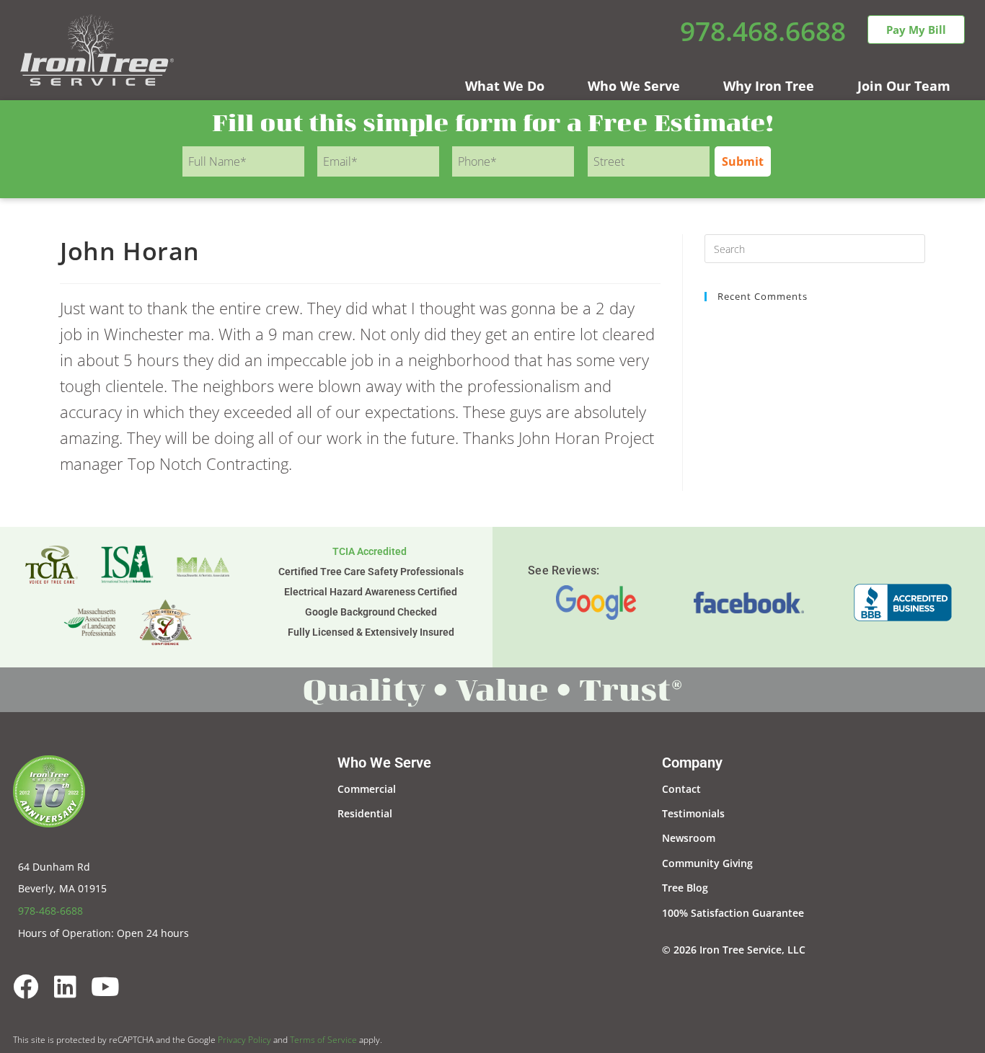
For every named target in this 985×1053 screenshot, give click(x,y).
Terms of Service (323, 1040)
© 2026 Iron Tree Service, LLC (733, 949)
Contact (681, 789)
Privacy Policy (244, 1040)
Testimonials (693, 813)
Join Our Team (903, 86)
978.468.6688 (763, 30)
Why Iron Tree (768, 86)
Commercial (366, 789)
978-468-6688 (50, 911)
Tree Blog (685, 887)
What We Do (504, 86)
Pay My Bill (916, 29)
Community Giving (707, 863)
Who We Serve (634, 86)
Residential (364, 813)
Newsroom (688, 838)
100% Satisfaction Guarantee (733, 913)
